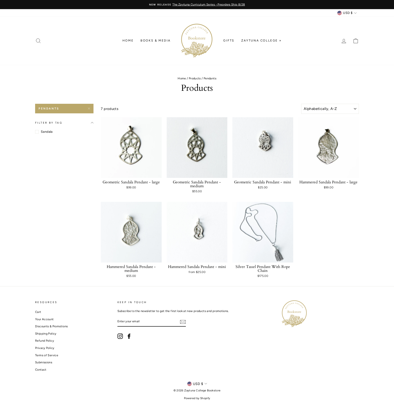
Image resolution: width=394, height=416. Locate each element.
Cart (38, 312)
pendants (49, 108)
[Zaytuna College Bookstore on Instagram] (120, 336)
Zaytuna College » (261, 40)
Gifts (228, 40)
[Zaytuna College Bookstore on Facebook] (129, 336)
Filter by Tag (48, 122)
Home (128, 40)
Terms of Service (46, 355)
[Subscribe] (183, 322)
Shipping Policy (46, 333)
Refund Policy (44, 340)
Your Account (44, 319)
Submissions (43, 362)
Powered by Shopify (197, 398)
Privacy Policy (44, 348)
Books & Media (155, 40)
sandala (47, 132)
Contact (41, 369)
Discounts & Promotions (51, 326)
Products (195, 78)
